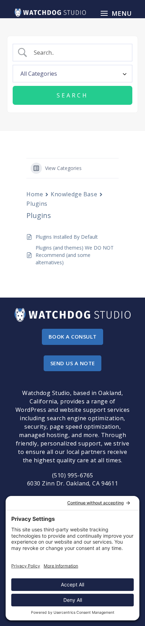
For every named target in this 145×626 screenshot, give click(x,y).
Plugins (37, 203)
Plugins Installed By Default (67, 236)
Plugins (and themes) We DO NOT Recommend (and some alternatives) (75, 255)
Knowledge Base (74, 194)
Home (34, 194)
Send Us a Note (72, 363)
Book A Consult (73, 336)
